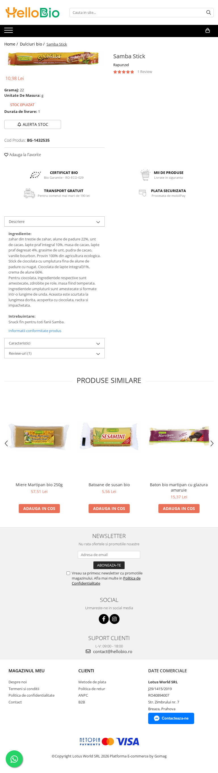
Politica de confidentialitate (31, 695)
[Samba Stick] (54, 59)
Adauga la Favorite (24, 154)
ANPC (83, 695)
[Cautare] (209, 12)
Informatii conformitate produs (35, 330)
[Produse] (9, 32)
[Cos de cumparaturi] (208, 30)
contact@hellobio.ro (112, 651)
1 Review (144, 71)
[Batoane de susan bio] (109, 437)
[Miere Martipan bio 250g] (39, 436)
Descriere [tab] (16, 221)
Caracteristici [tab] (19, 343)
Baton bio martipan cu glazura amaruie (179, 487)
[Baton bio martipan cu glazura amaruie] (179, 437)
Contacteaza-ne (175, 718)
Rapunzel (121, 64)
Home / (11, 44)
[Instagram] (115, 619)
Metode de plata (92, 681)
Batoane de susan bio (109, 484)
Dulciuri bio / (33, 44)
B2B (81, 702)
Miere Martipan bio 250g (39, 484)
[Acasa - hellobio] (32, 12)
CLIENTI (86, 670)
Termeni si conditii (24, 688)
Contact (15, 702)
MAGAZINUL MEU (27, 670)
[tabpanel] (54, 59)
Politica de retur (91, 688)
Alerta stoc (35, 124)
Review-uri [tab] (20, 353)
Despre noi (18, 681)
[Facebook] (104, 619)
